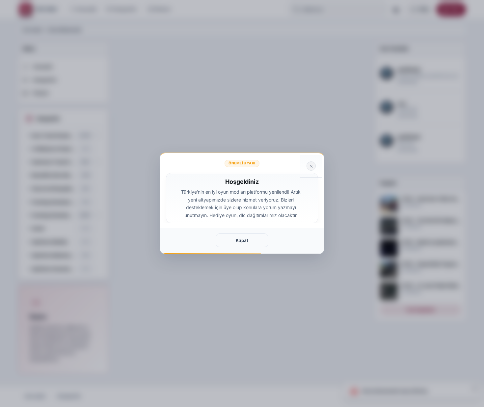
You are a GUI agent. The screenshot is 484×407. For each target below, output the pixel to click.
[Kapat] (311, 166)
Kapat (242, 240)
